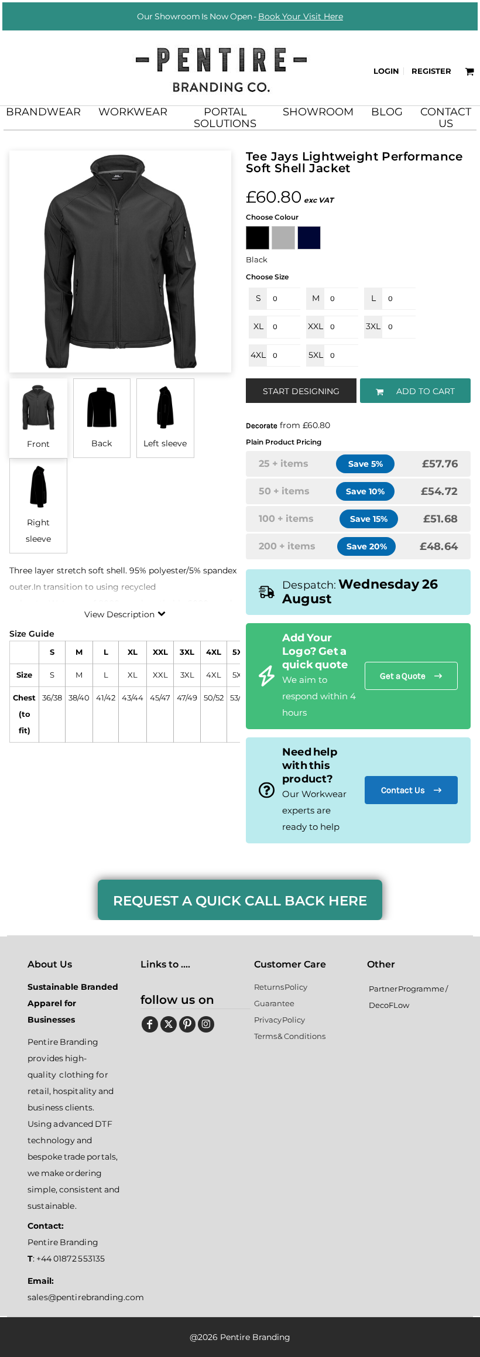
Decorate (261, 425)
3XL (373, 326)
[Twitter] (168, 1024)
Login (386, 71)
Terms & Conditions (289, 1036)
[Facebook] (150, 1024)
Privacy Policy (280, 1019)
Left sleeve (165, 443)
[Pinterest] (187, 1024)
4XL (258, 355)
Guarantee (274, 1003)
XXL (315, 326)
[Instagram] (206, 1024)
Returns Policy (281, 987)
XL (258, 326)
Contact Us (403, 790)
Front (38, 444)
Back (101, 443)
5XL (315, 355)
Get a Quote (403, 676)
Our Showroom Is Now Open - (240, 16)
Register (431, 71)
